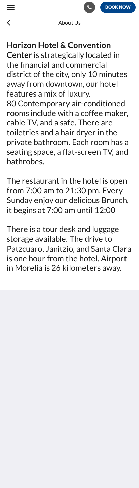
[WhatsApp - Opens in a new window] (50, 390)
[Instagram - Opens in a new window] (32, 390)
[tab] (69, 413)
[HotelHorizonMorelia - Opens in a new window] (13, 390)
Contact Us (20, 426)
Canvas (44, 469)
